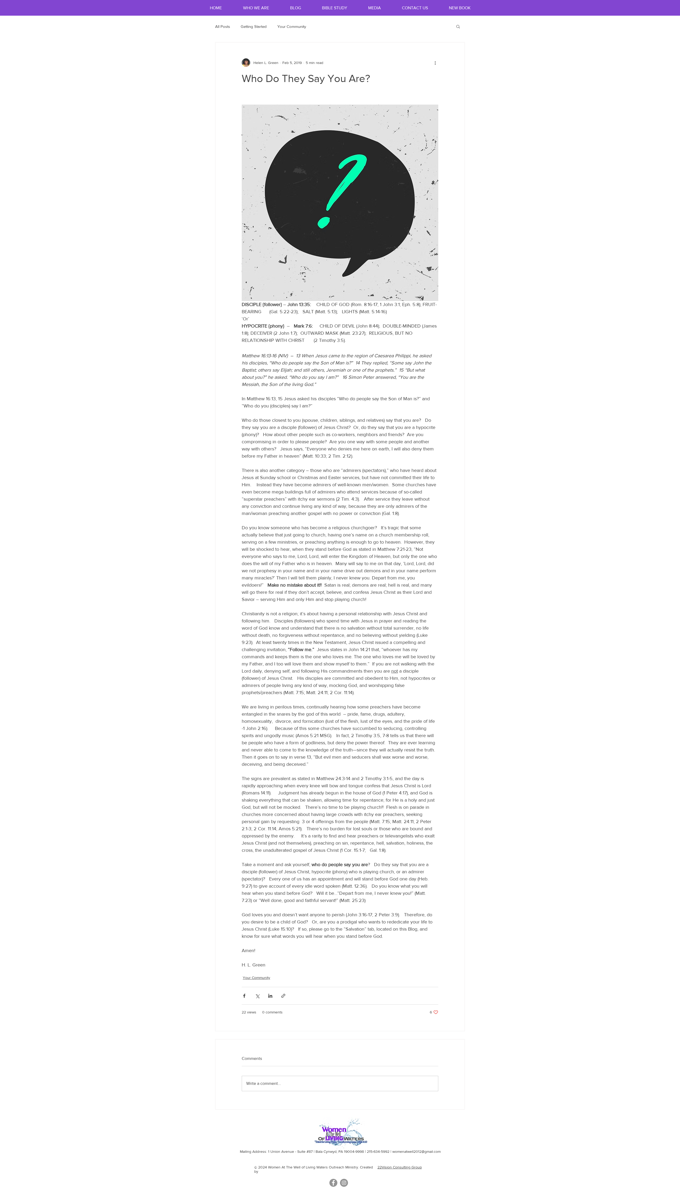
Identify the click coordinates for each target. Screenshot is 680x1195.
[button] (458, 26)
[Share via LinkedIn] (270, 995)
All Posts (222, 26)
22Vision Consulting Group (399, 1167)
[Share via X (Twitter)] (257, 995)
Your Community (291, 26)
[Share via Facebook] (244, 995)
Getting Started (254, 26)
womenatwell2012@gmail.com (416, 1151)
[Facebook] (333, 1183)
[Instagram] (344, 1183)
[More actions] (435, 62)
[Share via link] (283, 995)
